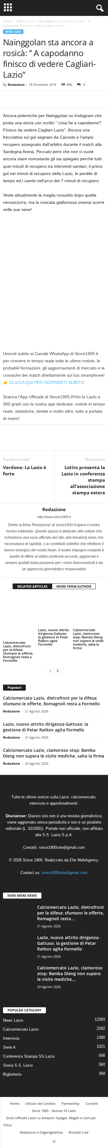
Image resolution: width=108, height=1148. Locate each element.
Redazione (16, 84)
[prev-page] (50, 670)
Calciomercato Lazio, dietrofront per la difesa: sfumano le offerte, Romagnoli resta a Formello (18, 651)
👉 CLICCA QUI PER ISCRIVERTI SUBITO (43, 382)
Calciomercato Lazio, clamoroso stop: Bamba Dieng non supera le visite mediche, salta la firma (88, 639)
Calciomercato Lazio (20, 1029)
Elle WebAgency (84, 860)
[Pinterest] (37, 100)
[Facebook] (9, 100)
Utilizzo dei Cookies (40, 1103)
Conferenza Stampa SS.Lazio (29, 1056)
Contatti (92, 1103)
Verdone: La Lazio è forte (24, 470)
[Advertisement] (54, 274)
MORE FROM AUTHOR (73, 586)
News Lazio (25, 21)
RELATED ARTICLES (32, 586)
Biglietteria (12, 1074)
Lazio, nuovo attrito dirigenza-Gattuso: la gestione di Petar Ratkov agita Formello (53, 637)
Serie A (9, 1047)
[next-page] (58, 670)
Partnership (71, 1103)
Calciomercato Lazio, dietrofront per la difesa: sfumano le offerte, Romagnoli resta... (70, 912)
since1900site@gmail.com (62, 847)
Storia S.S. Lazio (18, 1065)
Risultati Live (78, 1132)
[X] (23, 100)
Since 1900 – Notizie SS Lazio (54, 1110)
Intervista (11, 1038)
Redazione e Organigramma (41, 1132)
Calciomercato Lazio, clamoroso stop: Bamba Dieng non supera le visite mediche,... (70, 973)
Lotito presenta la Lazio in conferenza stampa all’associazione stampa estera (83, 480)
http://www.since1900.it (54, 517)
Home (7, 21)
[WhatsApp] (50, 100)
